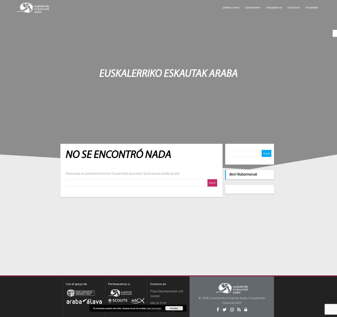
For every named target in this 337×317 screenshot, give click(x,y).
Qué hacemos (252, 7)
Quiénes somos (231, 7)
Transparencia (274, 7)
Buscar (267, 153)
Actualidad (312, 7)
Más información (154, 308)
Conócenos (294, 7)
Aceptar (174, 308)
